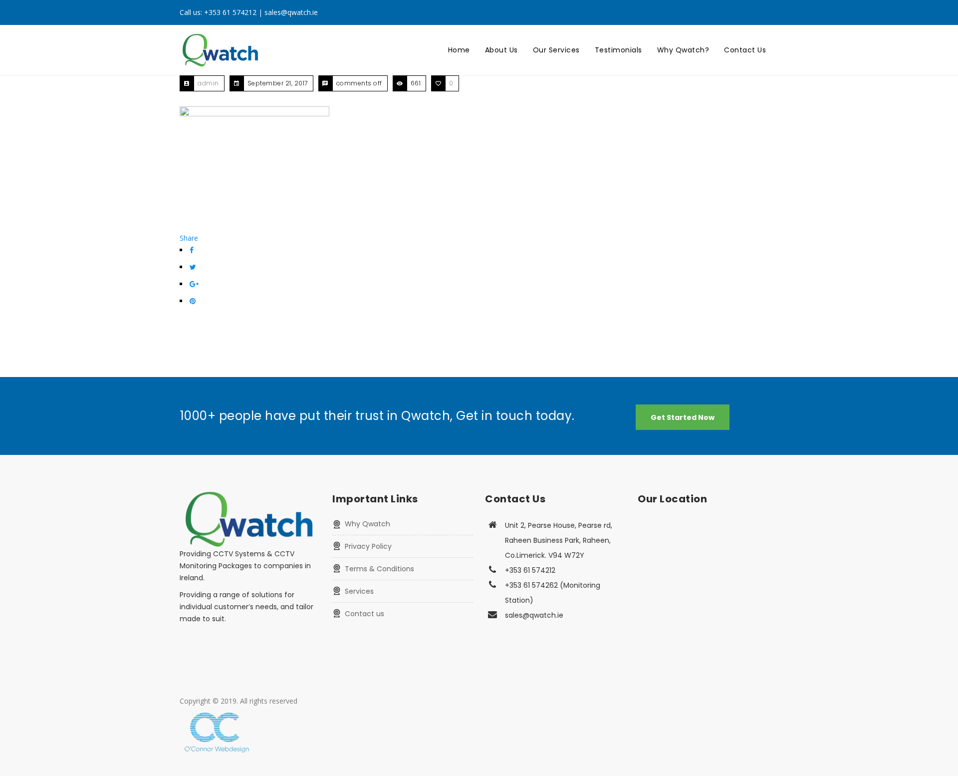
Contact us (364, 614)
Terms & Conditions (379, 569)
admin (208, 83)
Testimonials (618, 50)
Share (189, 238)
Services (359, 591)
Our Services (556, 50)
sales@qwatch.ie (291, 12)
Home (459, 50)
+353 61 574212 (230, 12)
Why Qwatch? (683, 50)
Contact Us (745, 50)
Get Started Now (683, 417)
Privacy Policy (368, 546)
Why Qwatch (367, 524)
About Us (501, 50)
